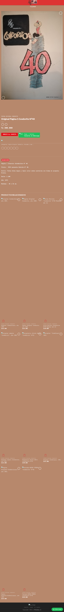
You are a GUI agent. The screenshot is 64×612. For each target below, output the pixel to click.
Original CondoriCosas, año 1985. (10, 326)
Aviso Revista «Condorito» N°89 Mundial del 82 (51, 326)
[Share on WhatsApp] (2, 148)
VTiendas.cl (37, 609)
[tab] (5, 160)
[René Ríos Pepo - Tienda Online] (32, 2)
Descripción (5, 160)
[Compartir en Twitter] (8, 148)
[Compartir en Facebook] (5, 148)
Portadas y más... (29, 144)
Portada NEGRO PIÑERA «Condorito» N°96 (29, 594)
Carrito (26, 607)
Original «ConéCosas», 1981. (52, 459)
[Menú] (2, 3)
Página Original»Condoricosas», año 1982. (10, 595)
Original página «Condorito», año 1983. (10, 460)
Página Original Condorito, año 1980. (31, 326)
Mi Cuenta (37, 607)
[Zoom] (3, 97)
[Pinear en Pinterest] (14, 148)
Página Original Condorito (9, 116)
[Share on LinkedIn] (17, 148)
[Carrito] (62, 2)
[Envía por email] (11, 148)
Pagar (31, 607)
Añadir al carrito (9, 134)
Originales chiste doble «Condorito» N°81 (30, 460)
